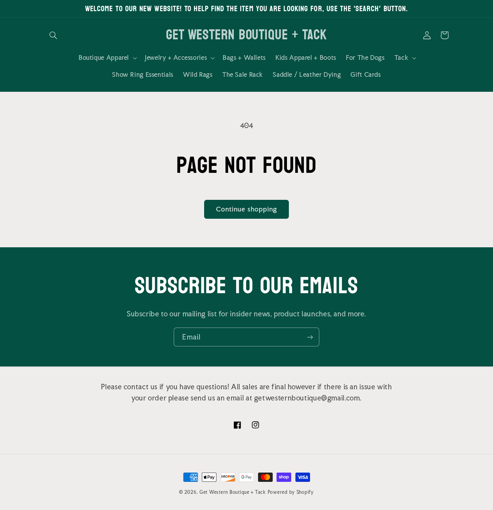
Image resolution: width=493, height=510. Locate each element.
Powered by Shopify (291, 492)
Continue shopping (246, 209)
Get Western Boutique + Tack (233, 492)
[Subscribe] (310, 337)
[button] (53, 35)
